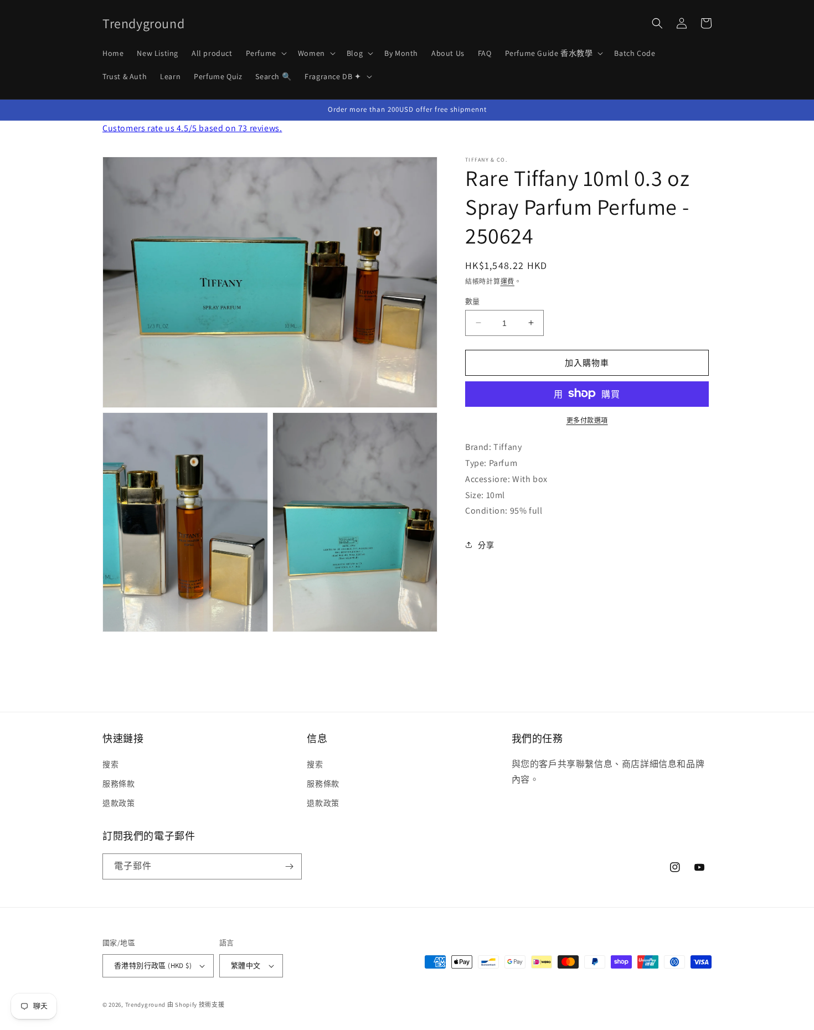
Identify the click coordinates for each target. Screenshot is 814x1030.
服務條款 (118, 784)
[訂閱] (289, 866)
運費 (507, 281)
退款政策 (118, 803)
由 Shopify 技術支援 (196, 1004)
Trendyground (145, 1004)
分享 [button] (486, 545)
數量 (472, 301)
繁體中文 (246, 965)
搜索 (110, 764)
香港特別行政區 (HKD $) (153, 965)
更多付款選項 (587, 420)
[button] (265, 53)
